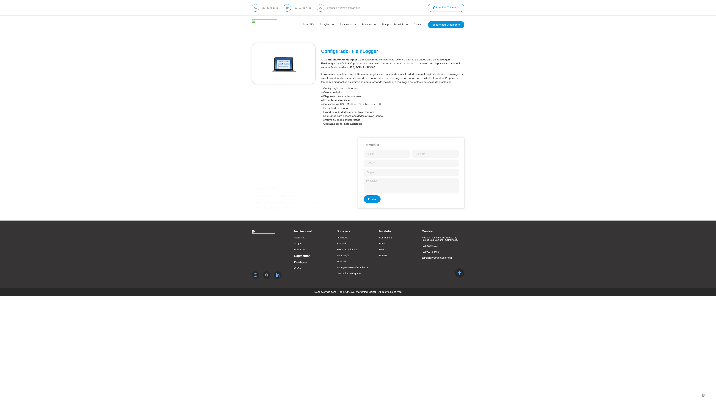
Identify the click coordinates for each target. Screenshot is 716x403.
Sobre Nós (308, 24)
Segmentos (346, 24)
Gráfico (298, 268)
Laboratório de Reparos (349, 273)
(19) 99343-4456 (430, 252)
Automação (342, 237)
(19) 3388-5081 (430, 246)
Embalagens (300, 262)
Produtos (367, 24)
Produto (385, 231)
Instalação (342, 243)
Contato (418, 24)
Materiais (399, 24)
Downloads (300, 249)
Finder (382, 249)
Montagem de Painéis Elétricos (352, 267)
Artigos (297, 243)
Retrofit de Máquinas (347, 249)
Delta (382, 243)
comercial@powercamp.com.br (437, 258)
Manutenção (343, 255)
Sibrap (385, 24)
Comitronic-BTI (386, 237)
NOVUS (383, 255)
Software (341, 261)
